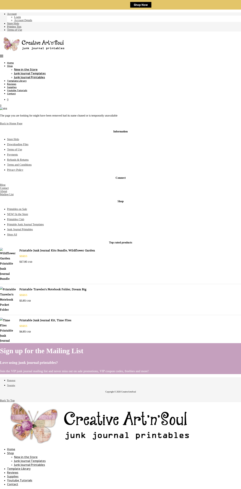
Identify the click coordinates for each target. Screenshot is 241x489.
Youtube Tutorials (17, 90)
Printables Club (15, 219)
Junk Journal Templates (30, 73)
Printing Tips (14, 26)
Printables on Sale (17, 209)
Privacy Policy (15, 169)
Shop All (12, 234)
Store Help (13, 23)
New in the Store (26, 69)
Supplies (12, 87)
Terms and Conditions (19, 164)
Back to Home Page (11, 123)
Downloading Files (17, 144)
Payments (12, 154)
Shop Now (141, 5)
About (3, 191)
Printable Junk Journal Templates (25, 224)
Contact (11, 93)
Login (17, 17)
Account (12, 13)
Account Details (23, 20)
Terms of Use (14, 29)
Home (10, 62)
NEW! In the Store (17, 214)
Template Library (17, 80)
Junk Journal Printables (29, 77)
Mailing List (7, 194)
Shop (10, 66)
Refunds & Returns (18, 159)
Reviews (11, 84)
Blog (2, 184)
